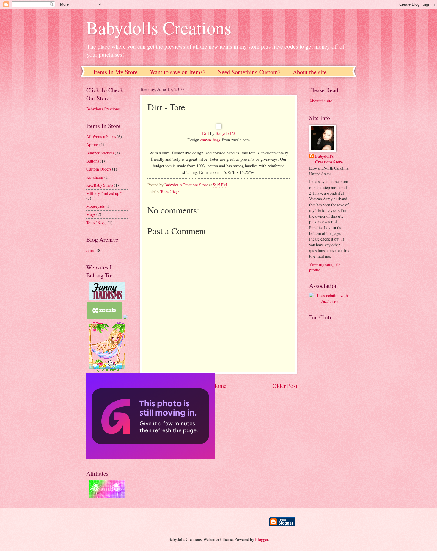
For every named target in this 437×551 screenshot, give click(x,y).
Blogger (261, 539)
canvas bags (210, 140)
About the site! (321, 101)
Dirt (205, 133)
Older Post (285, 385)
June (90, 250)
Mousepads (95, 206)
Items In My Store (115, 72)
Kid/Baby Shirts (99, 185)
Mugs (90, 214)
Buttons (92, 161)
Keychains (94, 177)
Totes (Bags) (170, 191)
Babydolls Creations (158, 27)
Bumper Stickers (100, 153)
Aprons (92, 144)
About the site (310, 72)
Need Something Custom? (249, 72)
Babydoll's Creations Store (329, 159)
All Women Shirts (101, 136)
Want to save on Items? (177, 72)
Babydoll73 (225, 133)
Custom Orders (98, 169)
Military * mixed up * (104, 193)
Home (219, 385)
